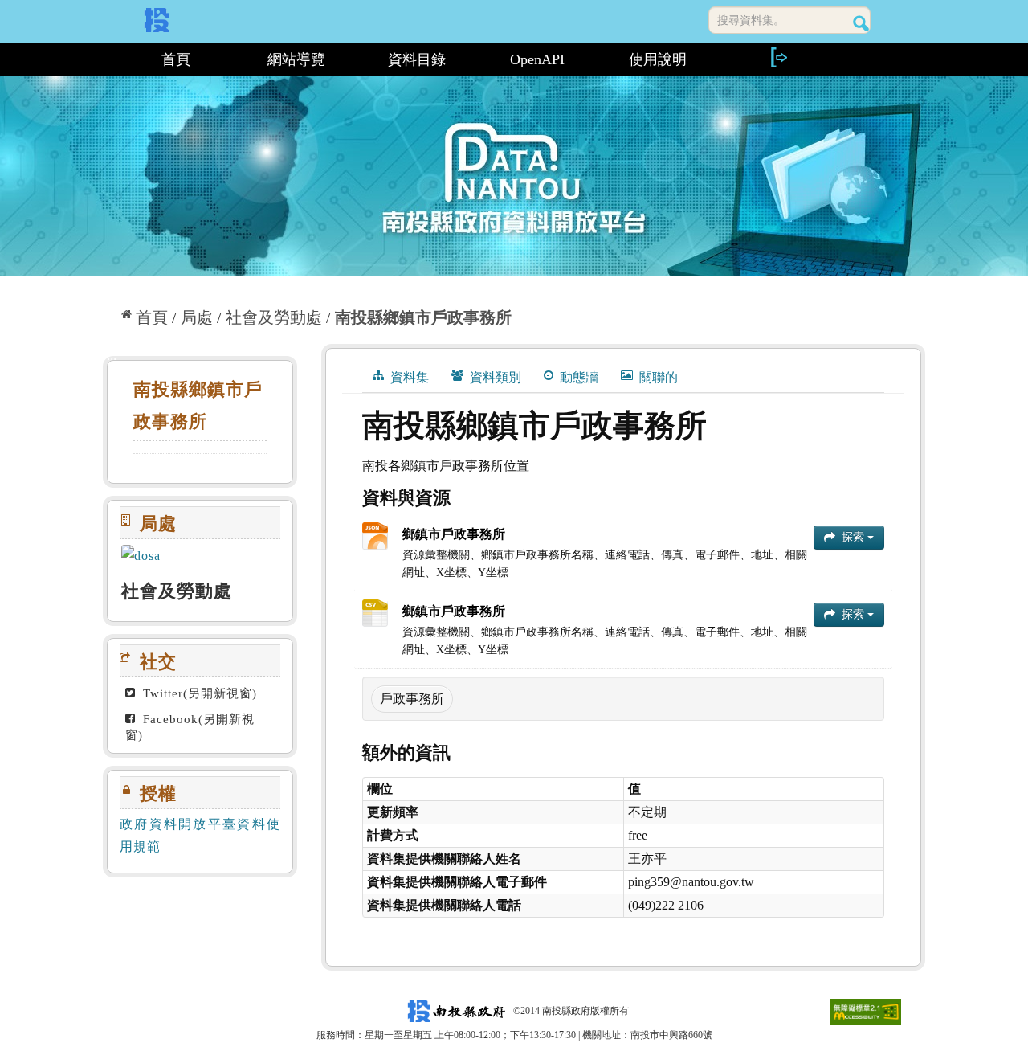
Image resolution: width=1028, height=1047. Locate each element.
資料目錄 (417, 59)
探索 (852, 537)
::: (110, 59)
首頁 (175, 59)
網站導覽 (296, 59)
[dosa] (200, 556)
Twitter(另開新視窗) (198, 693)
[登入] (778, 57)
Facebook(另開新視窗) (190, 727)
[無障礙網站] (865, 1010)
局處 (197, 317)
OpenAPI (537, 59)
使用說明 (658, 59)
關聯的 (657, 377)
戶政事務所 (412, 698)
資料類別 (494, 377)
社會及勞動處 (274, 317)
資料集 (408, 377)
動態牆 (577, 377)
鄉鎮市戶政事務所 (453, 534)
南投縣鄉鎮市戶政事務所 (423, 317)
